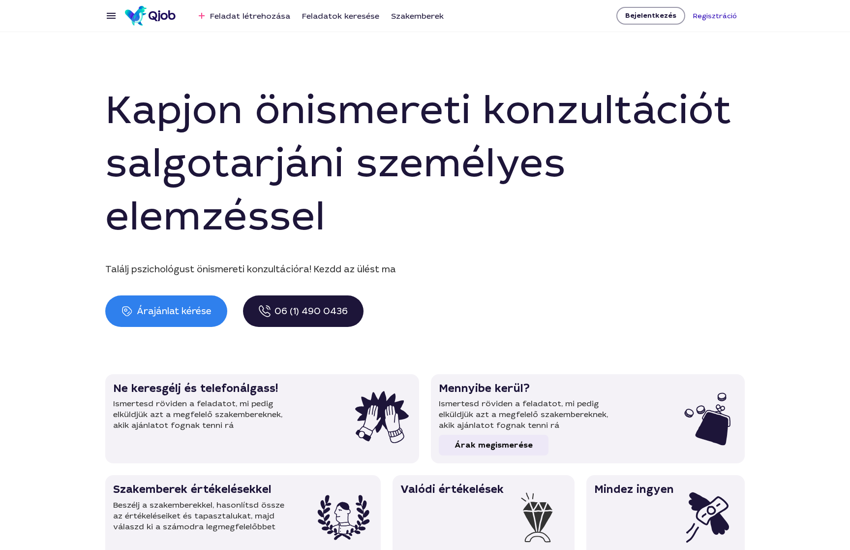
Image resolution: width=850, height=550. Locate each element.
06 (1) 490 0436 (311, 311)
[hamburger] (111, 15)
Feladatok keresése (340, 16)
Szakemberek (417, 16)
